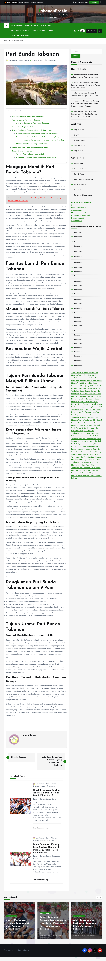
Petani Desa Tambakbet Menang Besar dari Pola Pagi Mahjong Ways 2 (86, 420)
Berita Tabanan (16, 28)
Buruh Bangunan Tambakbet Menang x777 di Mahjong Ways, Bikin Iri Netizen (86, 398)
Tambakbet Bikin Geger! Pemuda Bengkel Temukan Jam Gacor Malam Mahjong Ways (86, 425)
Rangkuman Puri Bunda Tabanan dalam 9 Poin (30, 150)
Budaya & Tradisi (31, 28)
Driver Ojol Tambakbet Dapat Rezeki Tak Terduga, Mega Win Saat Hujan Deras (86, 414)
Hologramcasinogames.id (80, 218)
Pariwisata (51, 33)
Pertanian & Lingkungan (20, 38)
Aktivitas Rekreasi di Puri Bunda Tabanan (32, 125)
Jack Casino (75, 207)
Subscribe (91, 33)
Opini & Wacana (39, 33)
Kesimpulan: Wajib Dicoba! (22, 129)
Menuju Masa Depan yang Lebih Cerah (31, 146)
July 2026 (77, 137)
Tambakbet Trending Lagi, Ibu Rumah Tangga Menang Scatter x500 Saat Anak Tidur (86, 409)
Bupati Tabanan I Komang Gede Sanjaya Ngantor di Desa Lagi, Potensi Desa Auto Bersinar (85, 87)
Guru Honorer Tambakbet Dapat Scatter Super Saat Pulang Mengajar (85, 435)
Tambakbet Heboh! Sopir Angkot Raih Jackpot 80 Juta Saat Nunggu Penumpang (86, 388)
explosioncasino (77, 213)
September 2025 (80, 148)
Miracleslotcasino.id (78, 215)
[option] (19, 922)
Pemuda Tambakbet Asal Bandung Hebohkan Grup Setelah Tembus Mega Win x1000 (86, 383)
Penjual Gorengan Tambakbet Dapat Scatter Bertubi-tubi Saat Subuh (85, 393)
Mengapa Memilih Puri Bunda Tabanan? (27, 119)
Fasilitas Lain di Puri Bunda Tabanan (26, 122)
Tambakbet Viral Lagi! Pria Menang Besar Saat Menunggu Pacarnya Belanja (86, 478)
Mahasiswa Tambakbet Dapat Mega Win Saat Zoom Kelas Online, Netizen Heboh (85, 404)
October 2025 (79, 143)
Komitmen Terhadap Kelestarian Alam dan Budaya (36, 160)
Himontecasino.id (77, 220)
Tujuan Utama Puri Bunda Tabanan (25, 153)
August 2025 (79, 153)
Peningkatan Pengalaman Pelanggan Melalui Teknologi (42, 142)
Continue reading (41, 830)
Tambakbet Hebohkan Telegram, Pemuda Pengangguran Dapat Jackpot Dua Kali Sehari (86, 441)
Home (6, 43)
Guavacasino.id (76, 223)
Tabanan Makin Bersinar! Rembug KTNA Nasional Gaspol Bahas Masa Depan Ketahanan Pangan (85, 106)
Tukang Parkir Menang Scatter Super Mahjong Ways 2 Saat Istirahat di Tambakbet (84, 377)
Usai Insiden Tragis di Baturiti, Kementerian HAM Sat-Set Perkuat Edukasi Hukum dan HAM (84, 116)
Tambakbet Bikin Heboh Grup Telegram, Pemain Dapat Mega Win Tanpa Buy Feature (85, 472)
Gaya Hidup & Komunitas (20, 33)
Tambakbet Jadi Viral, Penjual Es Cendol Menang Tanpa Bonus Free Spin (85, 430)
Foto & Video (46, 28)
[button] (97, 900)
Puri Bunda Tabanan (17, 43)
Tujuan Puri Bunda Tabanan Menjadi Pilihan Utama (32, 133)
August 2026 (79, 132)
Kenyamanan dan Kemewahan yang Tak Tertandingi (37, 136)
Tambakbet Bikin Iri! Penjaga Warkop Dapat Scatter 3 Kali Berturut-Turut (86, 457)
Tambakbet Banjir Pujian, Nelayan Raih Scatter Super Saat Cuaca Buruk (86, 451)
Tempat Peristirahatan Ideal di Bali (30, 156)
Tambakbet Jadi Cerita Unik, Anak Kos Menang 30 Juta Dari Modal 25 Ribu (86, 446)
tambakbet (78, 235)
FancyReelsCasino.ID (78, 210)
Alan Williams (12, 63)
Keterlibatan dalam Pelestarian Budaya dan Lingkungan (38, 139)
